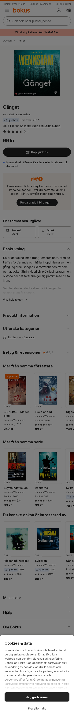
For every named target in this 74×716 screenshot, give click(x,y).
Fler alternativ (37, 708)
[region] (37, 675)
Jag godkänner (37, 697)
